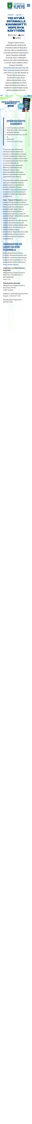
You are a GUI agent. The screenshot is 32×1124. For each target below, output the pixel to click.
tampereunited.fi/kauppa (15, 141)
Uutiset (19, 15)
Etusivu (11, 15)
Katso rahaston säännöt (10, 264)
